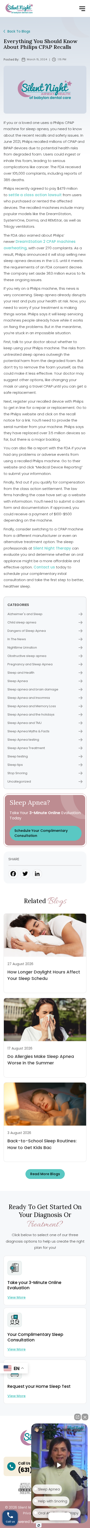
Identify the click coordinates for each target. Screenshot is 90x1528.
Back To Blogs (18, 31)
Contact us (44, 567)
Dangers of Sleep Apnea (26, 630)
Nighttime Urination (22, 647)
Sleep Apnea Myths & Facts (28, 731)
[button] (82, 9)
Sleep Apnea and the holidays (30, 714)
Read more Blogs (45, 1174)
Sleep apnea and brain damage (32, 689)
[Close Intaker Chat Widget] (85, 1417)
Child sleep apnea (21, 622)
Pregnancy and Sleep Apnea (30, 664)
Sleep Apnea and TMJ (24, 723)
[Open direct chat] (77, 1417)
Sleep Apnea (17, 681)
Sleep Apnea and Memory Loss (31, 706)
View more (16, 1297)
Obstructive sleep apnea (26, 656)
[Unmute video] (59, 1465)
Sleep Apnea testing (23, 739)
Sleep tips (15, 764)
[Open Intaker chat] (39, 1525)
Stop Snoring (17, 773)
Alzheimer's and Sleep (24, 614)
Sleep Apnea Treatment (26, 748)
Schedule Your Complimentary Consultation (41, 833)
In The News (16, 639)
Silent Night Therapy (52, 548)
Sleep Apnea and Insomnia (28, 697)
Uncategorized (19, 781)
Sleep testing (17, 756)
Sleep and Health (20, 672)
